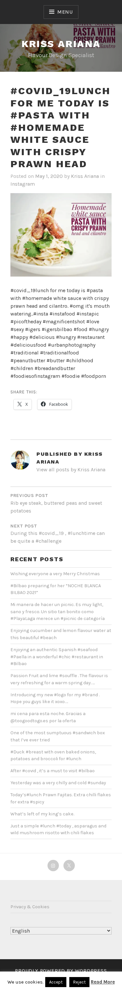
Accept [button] (55, 982)
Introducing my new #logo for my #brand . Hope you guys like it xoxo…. (55, 698)
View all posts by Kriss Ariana (70, 469)
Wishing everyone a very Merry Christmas (55, 573)
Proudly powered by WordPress (61, 971)
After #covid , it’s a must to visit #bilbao (52, 771)
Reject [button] (79, 982)
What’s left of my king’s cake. (42, 814)
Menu (65, 12)
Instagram (22, 184)
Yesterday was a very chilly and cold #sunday (58, 783)
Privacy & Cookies (29, 907)
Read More (103, 982)
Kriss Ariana (61, 43)
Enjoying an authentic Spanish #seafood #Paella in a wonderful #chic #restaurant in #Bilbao (56, 656)
